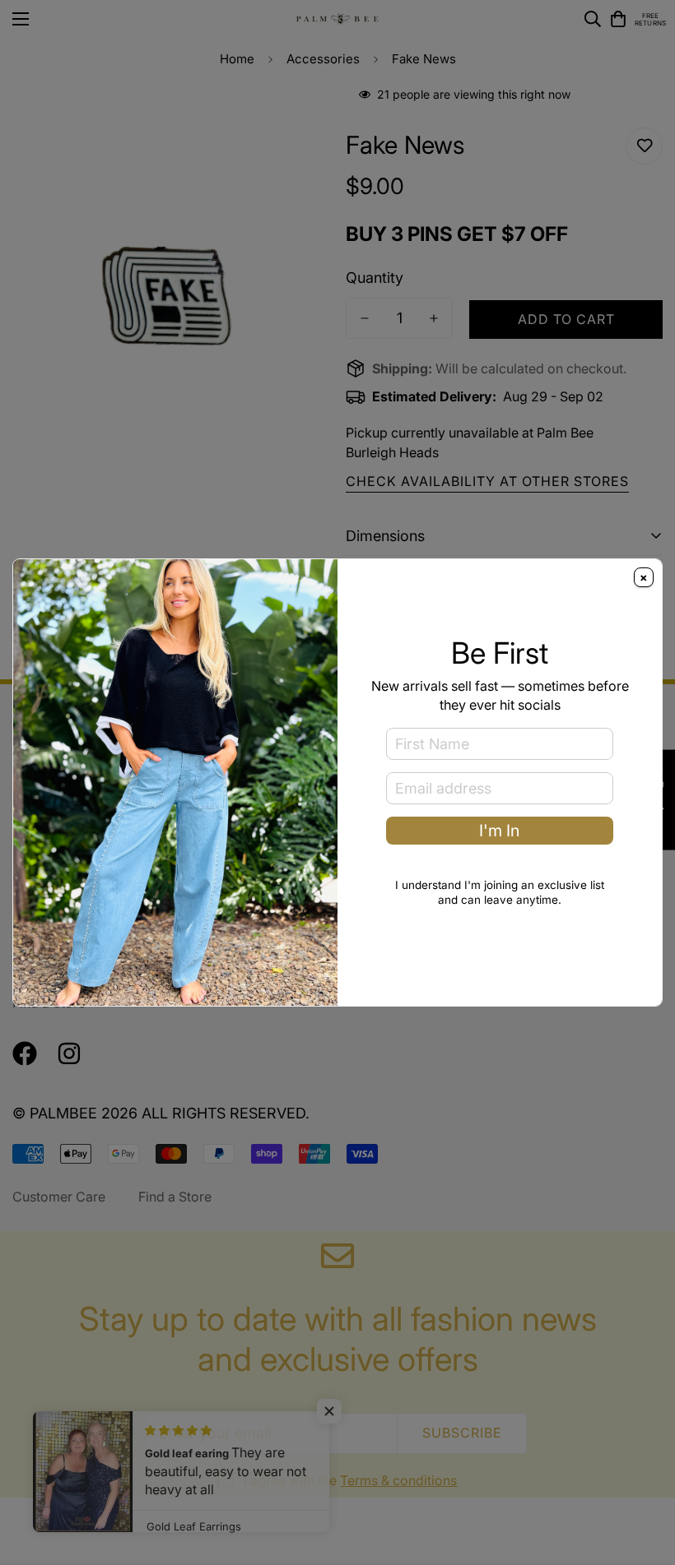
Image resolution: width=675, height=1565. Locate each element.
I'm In (499, 830)
